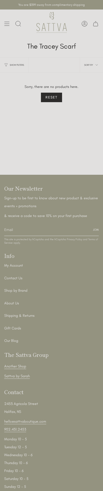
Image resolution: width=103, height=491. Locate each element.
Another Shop (15, 366)
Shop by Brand (15, 290)
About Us (11, 303)
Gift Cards (12, 328)
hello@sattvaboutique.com (25, 421)
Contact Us (13, 278)
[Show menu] (7, 24)
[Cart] (95, 24)
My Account (13, 265)
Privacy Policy (74, 239)
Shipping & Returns (19, 315)
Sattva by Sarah (17, 376)
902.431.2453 (15, 429)
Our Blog (11, 340)
